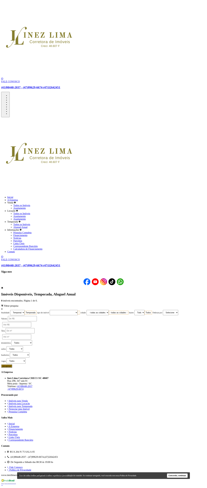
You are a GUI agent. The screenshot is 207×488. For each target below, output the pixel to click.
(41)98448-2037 (24, 386)
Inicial (10, 197)
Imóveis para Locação (19, 403)
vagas (3, 361)
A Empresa (12, 200)
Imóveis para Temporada (20, 406)
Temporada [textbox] (30, 312)
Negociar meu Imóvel (19, 409)
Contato (11, 251)
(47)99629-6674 (15, 389)
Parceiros (17, 240)
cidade (83, 313)
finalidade (5, 313)
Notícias (17, 238)
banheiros (5, 355)
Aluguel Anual (20, 227)
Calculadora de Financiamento (27, 249)
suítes (3, 349)
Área (3, 331)
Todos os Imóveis (21, 205)
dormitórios (6, 343)
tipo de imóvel (43, 313)
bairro (131, 313)
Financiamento (20, 235)
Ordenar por (157, 313)
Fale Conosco (15, 467)
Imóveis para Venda (18, 401)
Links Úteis (18, 243)
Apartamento (19, 208)
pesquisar (6, 366)
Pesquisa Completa (22, 232)
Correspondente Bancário (25, 246)
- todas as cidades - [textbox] (118, 312)
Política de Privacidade (19, 470)
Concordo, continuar (177, 476)
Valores (4, 319)
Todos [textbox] (148, 312)
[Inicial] (39, 76)
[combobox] (31, 312)
